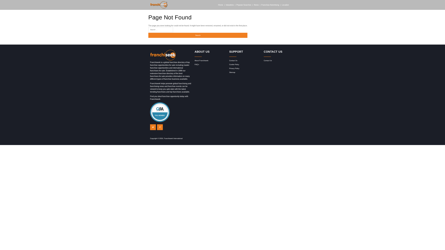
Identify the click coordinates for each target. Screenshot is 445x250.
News (256, 5)
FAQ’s (197, 64)
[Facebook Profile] (160, 127)
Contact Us (233, 60)
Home (220, 5)
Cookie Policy (234, 64)
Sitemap (232, 72)
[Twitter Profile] (153, 127)
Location (285, 5)
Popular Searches (243, 5)
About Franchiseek (201, 60)
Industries (230, 5)
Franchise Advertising (270, 5)
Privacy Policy (234, 68)
